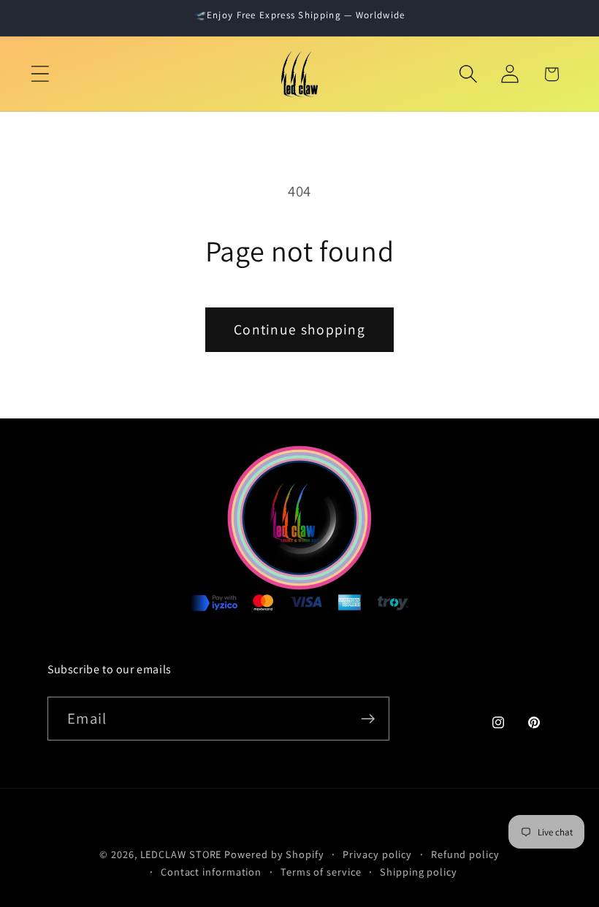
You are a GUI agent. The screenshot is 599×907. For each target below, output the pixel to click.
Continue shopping (299, 329)
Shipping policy (418, 872)
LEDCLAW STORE (181, 854)
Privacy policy (377, 854)
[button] (40, 74)
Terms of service (321, 872)
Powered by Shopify (274, 854)
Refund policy (465, 854)
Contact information (211, 872)
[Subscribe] (368, 719)
